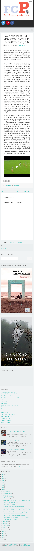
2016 (3, 488)
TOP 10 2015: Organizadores (10, 502)
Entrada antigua (28, 191)
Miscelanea (4, 412)
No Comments (17, 185)
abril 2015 (5, 527)
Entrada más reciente (7, 191)
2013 (3, 533)
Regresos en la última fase (10, 519)
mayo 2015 (6, 525)
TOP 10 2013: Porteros (13, 440)
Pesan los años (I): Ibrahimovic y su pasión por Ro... (17, 512)
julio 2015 (5, 521)
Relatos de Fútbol (6, 418)
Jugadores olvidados (7, 411)
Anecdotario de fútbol (7, 396)
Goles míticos (8, 185)
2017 (3, 486)
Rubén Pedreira (22, 45)
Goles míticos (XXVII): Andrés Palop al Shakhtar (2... (17, 510)
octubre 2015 (6, 495)
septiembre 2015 (7, 497)
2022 (3, 476)
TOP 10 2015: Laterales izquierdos (16, 431)
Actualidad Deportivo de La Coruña (10, 394)
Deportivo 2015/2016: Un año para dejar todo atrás (16, 508)
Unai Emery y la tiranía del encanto (12, 513)
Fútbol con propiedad (13, 544)
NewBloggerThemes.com (25, 545)
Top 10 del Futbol (5, 422)
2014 (3, 531)
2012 (3, 535)
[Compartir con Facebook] (9, 181)
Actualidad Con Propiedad (8, 392)
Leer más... (21, 466)
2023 (3, 474)
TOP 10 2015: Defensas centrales (15, 449)
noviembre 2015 (7, 493)
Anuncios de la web (6, 401)
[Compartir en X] (7, 181)
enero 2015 (6, 529)
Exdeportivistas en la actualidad (10, 405)
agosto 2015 (6, 499)
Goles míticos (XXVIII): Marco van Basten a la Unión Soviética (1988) (17, 39)
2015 (3, 489)
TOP (32, 549)
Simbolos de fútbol (6, 420)
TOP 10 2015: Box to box (9, 504)
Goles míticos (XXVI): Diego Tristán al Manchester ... (17, 517)
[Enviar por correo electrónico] (4, 181)
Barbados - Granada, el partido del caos (13, 506)
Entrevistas (4, 403)
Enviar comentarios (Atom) (16, 242)
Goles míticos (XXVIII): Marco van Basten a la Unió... (17, 500)
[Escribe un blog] (6, 181)
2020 (3, 480)
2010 (3, 539)
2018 (3, 484)
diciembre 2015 (7, 491)
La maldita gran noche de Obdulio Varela (14, 515)
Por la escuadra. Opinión (8, 414)
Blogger (24, 544)
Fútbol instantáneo (6, 407)
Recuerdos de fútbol (6, 416)
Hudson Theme (8, 545)
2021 (3, 478)
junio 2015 (5, 523)
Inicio (18, 191)
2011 (3, 537)
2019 (3, 482)
